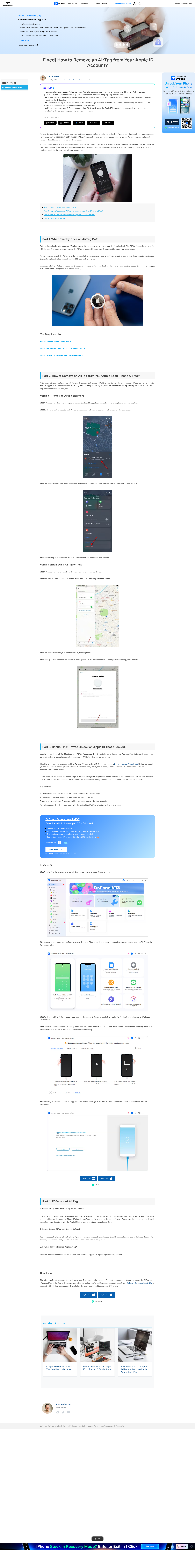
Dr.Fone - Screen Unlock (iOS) (126, 764)
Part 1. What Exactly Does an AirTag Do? (60, 207)
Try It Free (53, 849)
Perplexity (66, 123)
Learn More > (25, 40)
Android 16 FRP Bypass (122, 4)
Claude (94, 123)
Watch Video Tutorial (26, 45)
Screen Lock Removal (72, 80)
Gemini (80, 123)
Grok (109, 123)
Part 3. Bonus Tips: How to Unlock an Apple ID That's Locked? (69, 215)
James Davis (53, 76)
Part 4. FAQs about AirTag (54, 218)
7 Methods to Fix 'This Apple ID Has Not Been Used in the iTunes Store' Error (134, 1369)
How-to (47, 1426)
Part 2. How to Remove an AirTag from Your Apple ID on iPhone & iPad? (73, 211)
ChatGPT (51, 123)
